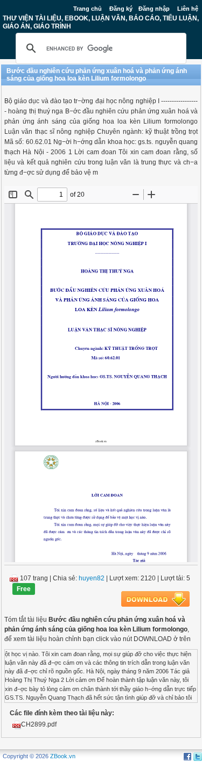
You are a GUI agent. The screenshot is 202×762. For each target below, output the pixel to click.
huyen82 (92, 578)
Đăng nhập (154, 8)
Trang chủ (87, 8)
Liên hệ (187, 8)
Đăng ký (121, 8)
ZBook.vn (62, 756)
